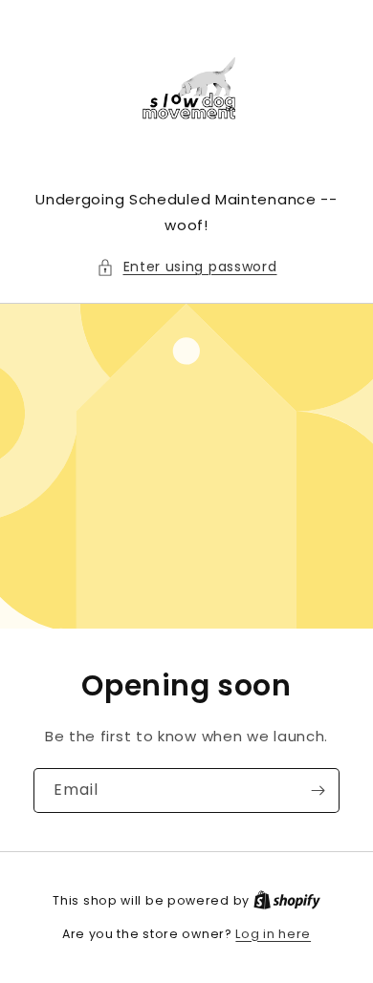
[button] (187, 267)
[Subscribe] (317, 790)
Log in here (273, 934)
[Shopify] (286, 900)
